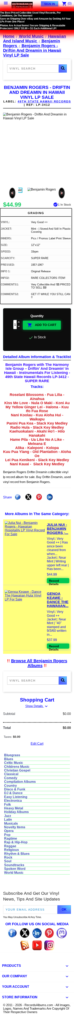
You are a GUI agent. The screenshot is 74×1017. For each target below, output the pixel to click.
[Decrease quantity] (18, 326)
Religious (11, 850)
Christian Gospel (17, 770)
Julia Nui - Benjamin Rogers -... (57, 529)
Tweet (28, 497)
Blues (8, 759)
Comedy (10, 778)
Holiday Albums (16, 812)
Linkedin (50, 497)
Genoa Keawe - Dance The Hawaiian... (57, 600)
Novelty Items (14, 827)
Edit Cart (37, 743)
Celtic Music (13, 762)
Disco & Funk (14, 789)
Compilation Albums (20, 781)
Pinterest (39, 497)
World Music (13, 872)
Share (18, 497)
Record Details (54, 581)
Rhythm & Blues (17, 853)
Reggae (10, 846)
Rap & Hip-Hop (16, 842)
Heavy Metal (13, 808)
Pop (7, 835)
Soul (7, 861)
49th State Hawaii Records (44, 101)
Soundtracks (14, 865)
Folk (7, 804)
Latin (8, 819)
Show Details (37, 706)
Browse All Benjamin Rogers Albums (39, 663)
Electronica (13, 800)
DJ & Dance (13, 793)
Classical (11, 774)
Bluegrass (12, 755)
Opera (9, 831)
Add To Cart (41, 325)
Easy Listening (15, 797)
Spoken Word (14, 868)
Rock (8, 857)
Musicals (11, 823)
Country (10, 785)
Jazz (7, 816)
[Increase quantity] (18, 322)
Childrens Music (16, 766)
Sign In (49, 4)
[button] (63, 68)
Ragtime (10, 838)
